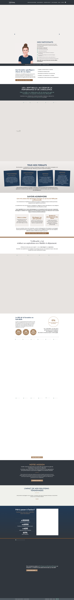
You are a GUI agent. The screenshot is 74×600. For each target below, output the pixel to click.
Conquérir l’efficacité (47, 2)
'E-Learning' (45, 175)
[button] (14, 34)
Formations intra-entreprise (32, 2)
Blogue (59, 2)
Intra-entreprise (12, 174)
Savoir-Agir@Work (40, 2)
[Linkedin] (56, 599)
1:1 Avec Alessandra (54, 2)
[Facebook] (58, 599)
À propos (62, 2)
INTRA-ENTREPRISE (29, 173)
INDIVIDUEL (45, 174)
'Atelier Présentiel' (11, 175)
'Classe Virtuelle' (28, 174)
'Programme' (62, 174)
